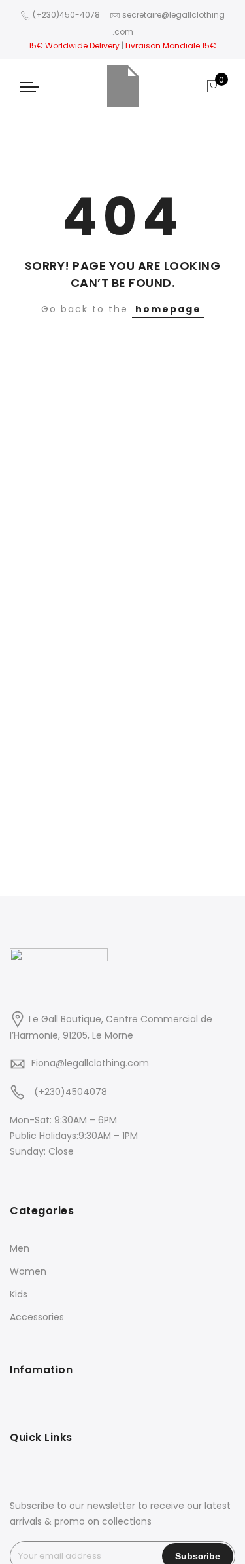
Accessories (37, 1317)
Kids (18, 1294)
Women (28, 1271)
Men (19, 1248)
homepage (168, 309)
